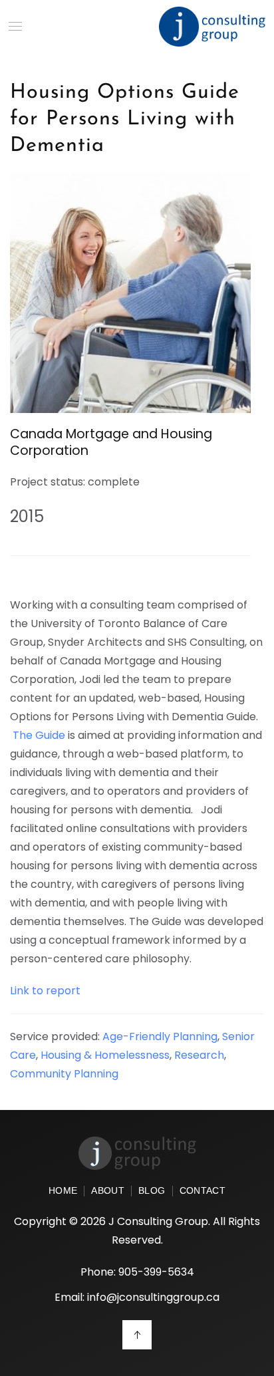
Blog (151, 1191)
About (107, 1191)
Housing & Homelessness (105, 1055)
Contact (202, 1191)
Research (199, 1055)
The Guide (39, 735)
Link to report (45, 990)
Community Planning (64, 1073)
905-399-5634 (156, 1272)
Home (63, 1191)
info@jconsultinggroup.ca (153, 1297)
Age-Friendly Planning (159, 1036)
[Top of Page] (137, 1334)
